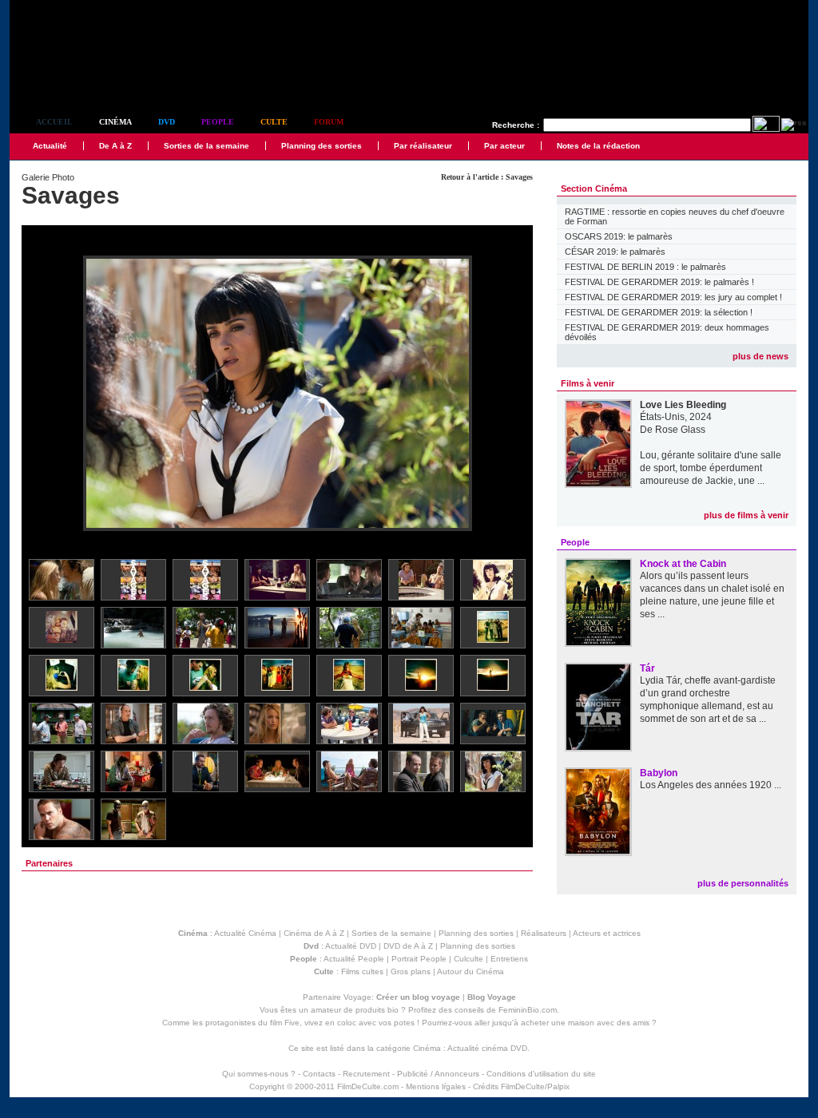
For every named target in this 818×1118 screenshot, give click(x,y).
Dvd (166, 121)
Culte (274, 121)
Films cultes (362, 971)
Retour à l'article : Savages (487, 176)
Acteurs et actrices (607, 933)
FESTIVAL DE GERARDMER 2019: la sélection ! (658, 312)
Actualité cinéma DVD (487, 1048)
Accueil (54, 121)
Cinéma (115, 121)
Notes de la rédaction (598, 145)
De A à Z (115, 145)
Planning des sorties (321, 145)
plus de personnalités (742, 883)
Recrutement (366, 1073)
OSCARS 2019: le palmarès (619, 236)
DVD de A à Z (408, 946)
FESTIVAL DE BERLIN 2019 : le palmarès (645, 267)
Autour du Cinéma (470, 971)
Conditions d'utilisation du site (541, 1073)
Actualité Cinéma (245, 933)
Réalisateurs (543, 933)
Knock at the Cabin (683, 563)
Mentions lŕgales (436, 1086)
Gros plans (411, 971)
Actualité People (354, 958)
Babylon (658, 773)
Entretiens (509, 958)
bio (393, 1009)
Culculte (468, 958)
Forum (328, 121)
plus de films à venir (746, 515)
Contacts (319, 1073)
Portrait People (419, 958)
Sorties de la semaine (206, 145)
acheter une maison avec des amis (585, 1022)
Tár (647, 668)
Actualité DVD (350, 946)
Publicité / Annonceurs (438, 1073)
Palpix (558, 1086)
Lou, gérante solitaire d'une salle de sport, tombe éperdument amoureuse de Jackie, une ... (710, 468)
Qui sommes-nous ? (259, 1073)
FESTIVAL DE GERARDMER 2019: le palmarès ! (659, 282)
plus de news (760, 356)
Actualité (50, 145)
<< (44, 394)
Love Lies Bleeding (683, 404)
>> (510, 394)
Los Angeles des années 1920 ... (710, 785)
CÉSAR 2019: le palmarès (615, 251)
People (217, 121)
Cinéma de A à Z (314, 933)
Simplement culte (98, 78)
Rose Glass (680, 429)
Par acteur (504, 145)
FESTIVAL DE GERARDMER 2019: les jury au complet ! (673, 297)
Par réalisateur (423, 145)
